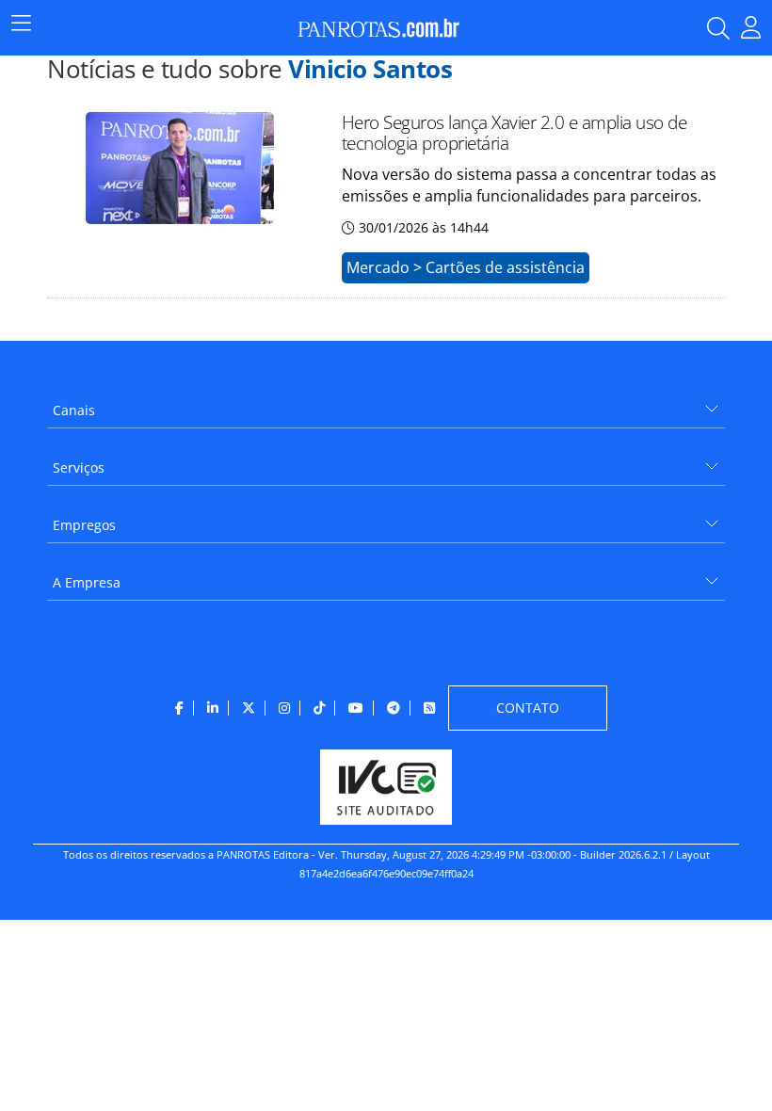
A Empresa (87, 582)
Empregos (84, 525)
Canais (74, 410)
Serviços (79, 467)
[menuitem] (386, 403)
